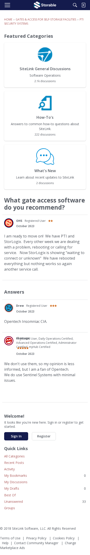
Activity (9, 469)
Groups (9, 508)
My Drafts (45, 488)
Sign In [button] (16, 436)
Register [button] (44, 436)
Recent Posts (14, 462)
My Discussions (15, 482)
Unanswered (45, 501)
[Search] (75, 5)
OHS (19, 221)
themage (23, 338)
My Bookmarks (45, 475)
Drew (20, 306)
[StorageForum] (45, 5)
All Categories (14, 456)
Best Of (10, 495)
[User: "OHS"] (8, 223)
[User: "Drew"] (8, 307)
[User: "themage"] (8, 340)
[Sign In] (83, 5)
